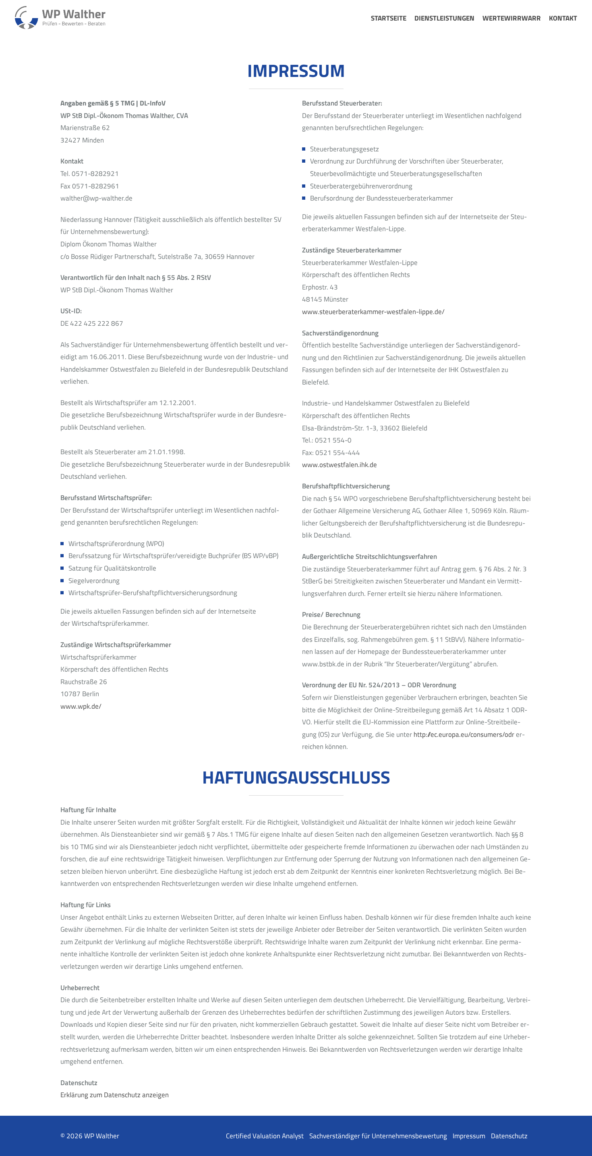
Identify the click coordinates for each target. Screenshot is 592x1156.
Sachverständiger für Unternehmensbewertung (378, 1136)
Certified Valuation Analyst (265, 1136)
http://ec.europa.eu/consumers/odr (464, 734)
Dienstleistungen (444, 18)
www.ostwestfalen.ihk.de (339, 464)
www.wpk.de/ (80, 706)
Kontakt (563, 18)
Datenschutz (509, 1136)
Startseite (388, 18)
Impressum (469, 1136)
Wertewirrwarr (511, 18)
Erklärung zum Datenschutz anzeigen (114, 1095)
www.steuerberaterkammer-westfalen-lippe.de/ (373, 311)
